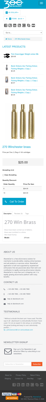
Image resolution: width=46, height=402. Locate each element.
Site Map (30, 378)
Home (9, 39)
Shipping (8, 378)
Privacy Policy (21, 375)
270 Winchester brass (22, 39)
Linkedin (15, 25)
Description (8, 213)
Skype (29, 25)
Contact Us (19, 378)
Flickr (33, 25)
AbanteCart (37, 397)
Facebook (5, 25)
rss (19, 25)
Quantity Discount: (9, 180)
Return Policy (35, 375)
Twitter (10, 25)
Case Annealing (10, 175)
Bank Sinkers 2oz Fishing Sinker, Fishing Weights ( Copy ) (24, 67)
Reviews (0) (18, 213)
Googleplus (24, 25)
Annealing (8, 170)
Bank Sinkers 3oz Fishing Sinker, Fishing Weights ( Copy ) (24, 91)
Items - (16, 18)
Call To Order (15, 201)
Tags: (27, 213)
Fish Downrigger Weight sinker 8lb (24, 54)
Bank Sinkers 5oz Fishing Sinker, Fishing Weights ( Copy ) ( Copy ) (24, 79)
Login (39, 378)
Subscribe (37, 364)
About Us (8, 375)
